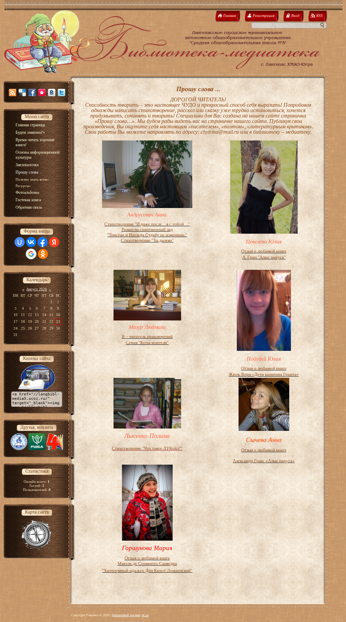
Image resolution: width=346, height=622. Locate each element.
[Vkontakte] (51, 92)
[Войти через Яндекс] (54, 242)
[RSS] (12, 92)
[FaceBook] (32, 92)
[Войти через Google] (31, 254)
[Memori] (42, 92)
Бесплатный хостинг (126, 615)
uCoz (145, 615)
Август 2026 (36, 289)
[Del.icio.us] (22, 92)
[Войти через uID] (20, 242)
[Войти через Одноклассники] (43, 254)
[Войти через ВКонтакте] (31, 242)
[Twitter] (61, 92)
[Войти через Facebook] (43, 242)
